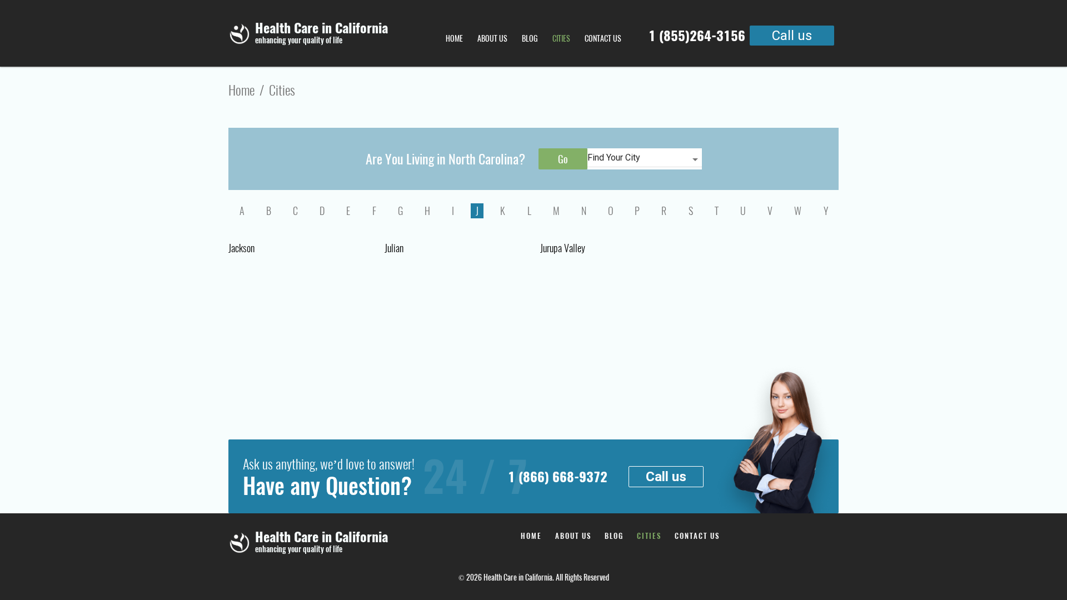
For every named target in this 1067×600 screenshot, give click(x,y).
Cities (561, 38)
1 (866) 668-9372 (557, 477)
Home (454, 38)
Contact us (603, 38)
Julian (394, 248)
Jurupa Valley (562, 248)
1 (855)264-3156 (697, 35)
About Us (492, 38)
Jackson (241, 248)
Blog (530, 38)
